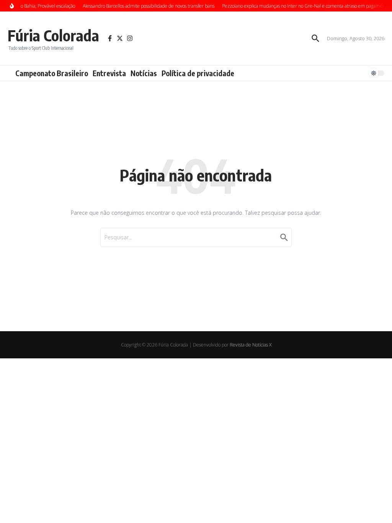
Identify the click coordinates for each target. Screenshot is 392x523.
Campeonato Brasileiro (51, 73)
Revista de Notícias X (250, 345)
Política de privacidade (198, 73)
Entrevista (109, 73)
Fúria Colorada (53, 35)
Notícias (144, 73)
